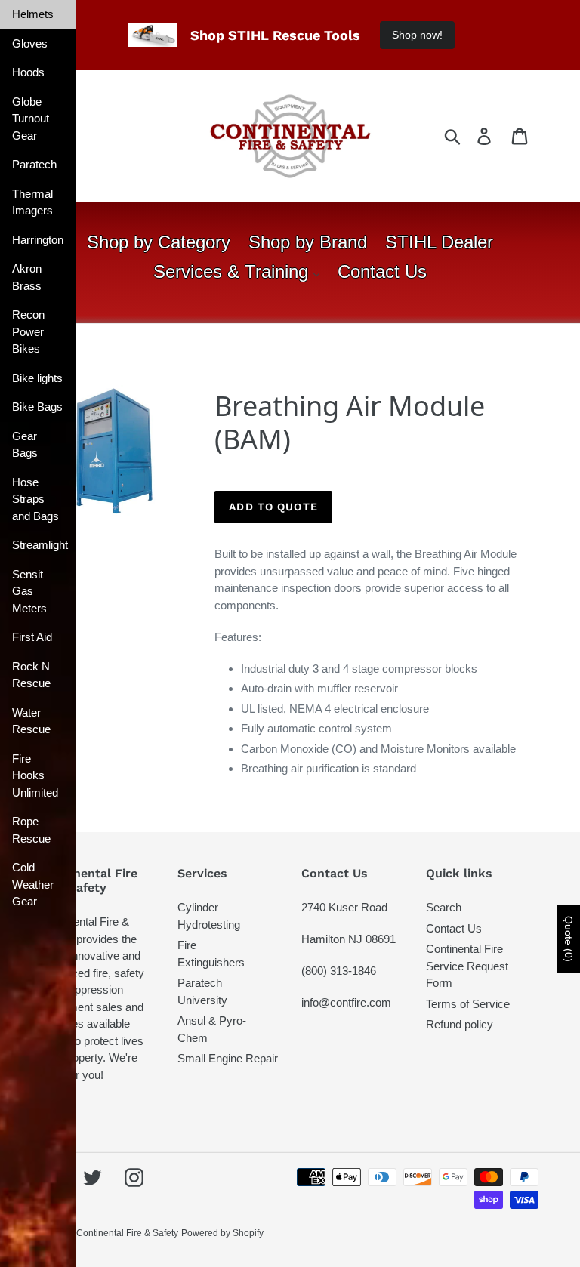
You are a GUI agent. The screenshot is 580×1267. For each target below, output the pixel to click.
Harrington (37, 239)
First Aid (32, 636)
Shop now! (417, 35)
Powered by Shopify (222, 1233)
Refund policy (459, 1024)
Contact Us (454, 928)
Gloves (30, 43)
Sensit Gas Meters (29, 591)
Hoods (28, 72)
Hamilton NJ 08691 (348, 939)
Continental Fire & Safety (127, 1233)
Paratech (34, 164)
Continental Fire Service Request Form (467, 965)
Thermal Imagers (32, 202)
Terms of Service (468, 1003)
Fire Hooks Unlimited (35, 775)
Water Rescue (31, 721)
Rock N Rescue (31, 675)
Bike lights (37, 377)
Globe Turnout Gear (30, 118)
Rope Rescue (31, 830)
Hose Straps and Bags (35, 499)
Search (443, 907)
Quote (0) (569, 939)
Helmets (33, 14)
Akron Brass (27, 277)
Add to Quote (273, 507)
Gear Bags (25, 445)
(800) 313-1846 (338, 970)
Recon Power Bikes (28, 331)
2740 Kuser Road (344, 907)
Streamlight (40, 544)
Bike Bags (37, 406)
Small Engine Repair (227, 1058)
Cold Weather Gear (33, 884)
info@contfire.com (346, 1002)
